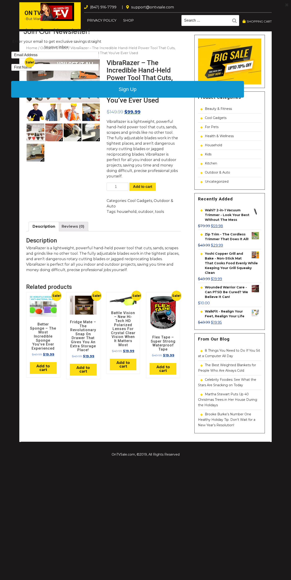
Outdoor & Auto (217, 172)
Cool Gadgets (140, 201)
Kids (208, 154)
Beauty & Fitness (218, 109)
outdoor (145, 211)
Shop (128, 20)
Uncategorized (216, 181)
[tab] (44, 226)
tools (159, 211)
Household (213, 145)
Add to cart (142, 187)
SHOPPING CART (259, 21)
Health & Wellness (219, 136)
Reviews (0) (73, 226)
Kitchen (211, 163)
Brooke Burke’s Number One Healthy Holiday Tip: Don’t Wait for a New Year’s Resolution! (226, 419)
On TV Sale (40, 13)
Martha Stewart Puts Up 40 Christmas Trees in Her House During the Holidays (227, 399)
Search (235, 21)
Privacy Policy (101, 20)
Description (44, 226)
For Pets (211, 127)
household (127, 211)
